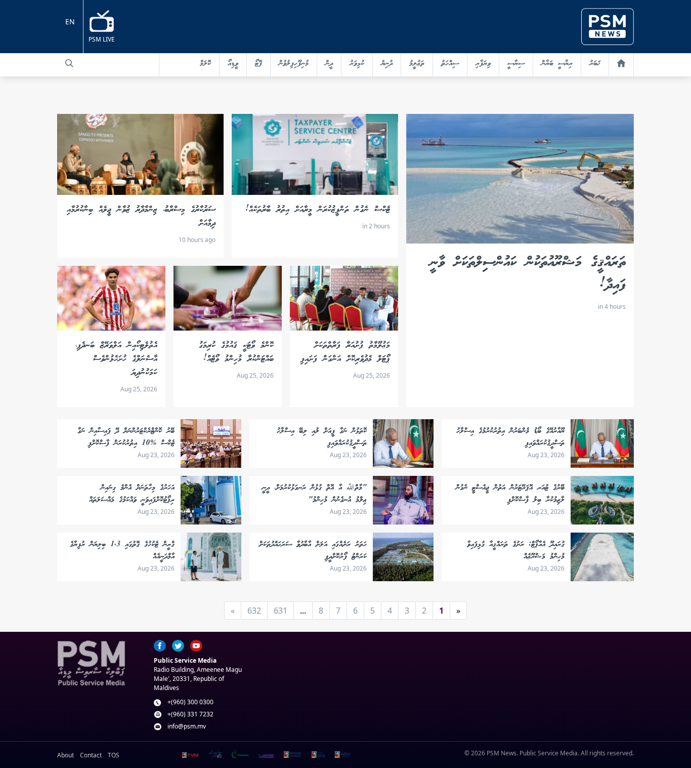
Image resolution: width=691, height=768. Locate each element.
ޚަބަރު (594, 64)
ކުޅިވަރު (357, 64)
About (65, 755)
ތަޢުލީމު (416, 64)
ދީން (329, 64)
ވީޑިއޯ (233, 64)
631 (280, 610)
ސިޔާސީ (516, 64)
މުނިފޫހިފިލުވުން (294, 64)
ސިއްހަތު (450, 64)
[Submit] (69, 63)
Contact (91, 755)
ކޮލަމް (205, 64)
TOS (113, 755)
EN (70, 21)
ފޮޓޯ (258, 64)
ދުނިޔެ (387, 64)
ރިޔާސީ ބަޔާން (557, 64)
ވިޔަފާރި (483, 64)
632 (254, 610)
